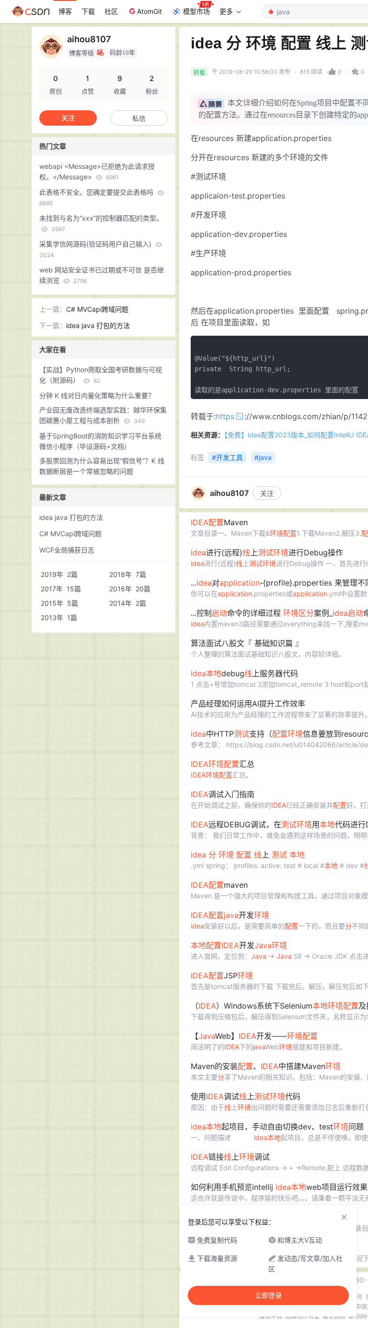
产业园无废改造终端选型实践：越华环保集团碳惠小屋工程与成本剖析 (103, 415)
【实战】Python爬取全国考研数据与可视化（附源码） (100, 374)
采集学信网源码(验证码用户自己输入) (96, 249)
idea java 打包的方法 (98, 325)
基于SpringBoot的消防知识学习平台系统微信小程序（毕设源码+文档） (100, 441)
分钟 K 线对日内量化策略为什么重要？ (97, 395)
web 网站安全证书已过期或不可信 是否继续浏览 (101, 275)
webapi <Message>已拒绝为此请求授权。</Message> (97, 171)
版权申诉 (270, 1316)
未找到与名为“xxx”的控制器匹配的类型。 (101, 223)
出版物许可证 (302, 1316)
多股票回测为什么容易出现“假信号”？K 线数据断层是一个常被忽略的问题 (101, 466)
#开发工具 (227, 457)
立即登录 (268, 1295)
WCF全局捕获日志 (66, 550)
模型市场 (196, 11)
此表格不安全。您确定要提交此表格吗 (97, 197)
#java (263, 457)
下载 (88, 11)
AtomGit (149, 11)
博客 (65, 11)
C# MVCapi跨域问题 (97, 309)
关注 (267, 493)
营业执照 (333, 1316)
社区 (111, 11)
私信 (139, 118)
